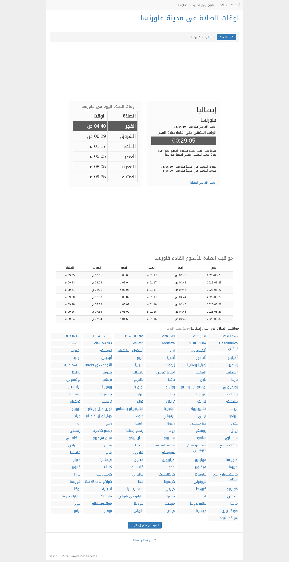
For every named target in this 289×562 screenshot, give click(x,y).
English (182, 5)
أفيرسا (75, 350)
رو (78, 423)
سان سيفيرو (102, 438)
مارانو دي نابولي (130, 496)
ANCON (168, 336)
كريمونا (169, 481)
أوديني (106, 357)
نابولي (138, 511)
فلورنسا (232, 460)
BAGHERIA (134, 336)
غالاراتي (74, 445)
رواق (234, 430)
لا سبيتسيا (135, 489)
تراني (139, 401)
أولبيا (76, 357)
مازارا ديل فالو (69, 496)
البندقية (231, 372)
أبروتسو (74, 343)
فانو (109, 452)
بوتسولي (73, 379)
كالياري (137, 474)
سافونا (201, 438)
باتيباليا (137, 372)
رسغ (108, 423)
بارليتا (76, 372)
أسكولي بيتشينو (130, 350)
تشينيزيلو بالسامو (129, 409)
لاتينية (107, 489)
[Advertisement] (144, 73)
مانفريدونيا (198, 503)
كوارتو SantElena (98, 481)
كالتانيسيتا (166, 474)
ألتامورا (200, 357)
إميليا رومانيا (196, 365)
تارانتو (201, 401)
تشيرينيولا (198, 409)
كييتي (170, 489)
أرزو (172, 350)
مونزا (76, 503)
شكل (108, 445)
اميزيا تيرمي (165, 372)
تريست (107, 401)
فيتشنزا (106, 460)
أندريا (171, 357)
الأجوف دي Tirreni (98, 365)
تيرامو (233, 416)
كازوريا (75, 467)
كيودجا (201, 489)
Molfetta (168, 343)
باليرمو (138, 379)
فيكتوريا (199, 467)
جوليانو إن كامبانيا (98, 416)
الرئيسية (225, 37)
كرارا (77, 474)
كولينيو (232, 489)
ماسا (234, 503)
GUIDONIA (197, 343)
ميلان (171, 511)
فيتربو (138, 460)
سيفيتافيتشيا (164, 445)
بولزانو (170, 387)
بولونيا (138, 387)
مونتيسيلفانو (102, 503)
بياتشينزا (73, 387)
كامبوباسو (104, 474)
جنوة (139, 416)
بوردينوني (230, 387)
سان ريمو (136, 438)
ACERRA (230, 336)
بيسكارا (74, 394)
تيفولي (169, 416)
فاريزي (138, 452)
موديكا (169, 503)
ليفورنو (200, 496)
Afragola (199, 336)
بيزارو (139, 394)
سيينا (139, 445)
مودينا (138, 503)
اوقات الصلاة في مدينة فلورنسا (189, 18)
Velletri (138, 343)
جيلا (77, 416)
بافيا (171, 379)
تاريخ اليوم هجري (203, 5)
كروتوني (199, 481)
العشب (201, 372)
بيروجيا (201, 394)
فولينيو (200, 460)
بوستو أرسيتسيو (193, 387)
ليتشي (232, 496)
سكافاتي (73, 438)
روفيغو (200, 430)
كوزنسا (75, 481)
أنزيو (140, 357)
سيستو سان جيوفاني (196, 448)
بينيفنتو (232, 401)
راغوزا (171, 423)
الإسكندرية (72, 365)
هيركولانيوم (228, 518)
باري (203, 379)
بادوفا (107, 372)
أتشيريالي (198, 350)
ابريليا (139, 365)
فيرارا (76, 460)
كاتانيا (107, 467)
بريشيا (107, 379)
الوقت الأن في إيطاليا (203, 182)
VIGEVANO (103, 343)
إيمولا (170, 365)
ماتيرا (171, 496)
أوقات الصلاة (230, 5)
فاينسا (75, 452)
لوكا (77, 489)
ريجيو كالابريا (102, 430)
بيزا (172, 394)
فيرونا (233, 467)
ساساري (231, 438)
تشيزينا (169, 409)
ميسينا (201, 511)
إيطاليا (208, 37)
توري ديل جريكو (100, 409)
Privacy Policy (142, 540)
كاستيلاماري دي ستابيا (225, 477)
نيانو (77, 511)
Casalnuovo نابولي (228, 346)
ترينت (234, 409)
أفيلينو (232, 357)
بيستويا (106, 394)
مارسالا (106, 496)
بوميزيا (107, 387)
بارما (234, 379)
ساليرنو (169, 438)
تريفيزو (75, 401)
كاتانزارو (137, 467)
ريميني (75, 430)
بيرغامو (232, 394)
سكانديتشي (228, 445)
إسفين (233, 365)
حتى (234, 423)
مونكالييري (229, 511)
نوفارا (107, 511)
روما (171, 430)
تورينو (75, 409)
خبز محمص (198, 423)
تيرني (202, 416)
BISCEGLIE (102, 336)
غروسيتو (168, 452)
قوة (171, 467)
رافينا (139, 423)
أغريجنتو (106, 350)
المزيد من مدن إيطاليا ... (144, 525)
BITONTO (72, 336)
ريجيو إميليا (134, 430)
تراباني (170, 401)
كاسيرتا (200, 474)
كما (140, 481)
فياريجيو (168, 460)
